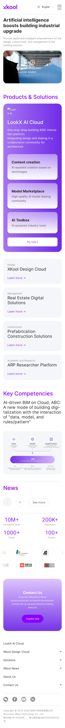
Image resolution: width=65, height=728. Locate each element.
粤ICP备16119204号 (14, 717)
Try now (32, 241)
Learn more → (16, 278)
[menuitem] (32, 643)
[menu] (32, 664)
